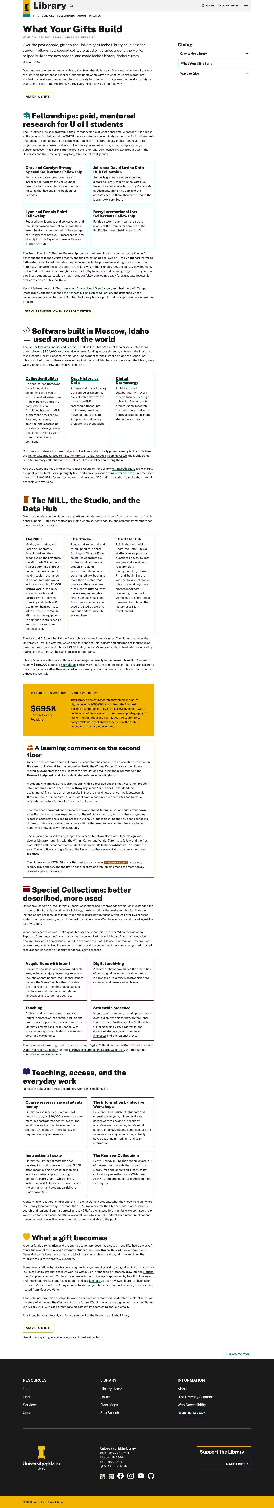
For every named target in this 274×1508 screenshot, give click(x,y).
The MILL (34, 539)
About (81, 15)
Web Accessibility (192, 1405)
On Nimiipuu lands (115, 1466)
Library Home (111, 1389)
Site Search (109, 1413)
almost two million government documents (61, 1219)
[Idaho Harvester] (111, 1476)
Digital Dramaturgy (127, 380)
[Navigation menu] (245, 5)
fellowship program (53, 132)
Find (36, 15)
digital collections (123, 468)
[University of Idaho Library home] (26, 7)
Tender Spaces (96, 455)
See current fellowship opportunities (58, 311)
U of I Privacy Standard (196, 1397)
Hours (105, 1397)
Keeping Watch (117, 455)
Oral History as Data (85, 380)
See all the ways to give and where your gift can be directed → (63, 1337)
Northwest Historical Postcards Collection (96, 1049)
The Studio (81, 539)
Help (234, 5)
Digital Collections (101, 1045)
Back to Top (239, 1354)
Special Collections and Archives (90, 906)
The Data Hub (128, 539)
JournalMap (68, 664)
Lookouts (95, 1280)
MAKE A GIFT (235, 1464)
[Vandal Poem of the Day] (102, 1476)
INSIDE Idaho (75, 647)
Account (223, 5)
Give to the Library (47, 37)
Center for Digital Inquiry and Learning (98, 271)
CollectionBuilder (42, 378)
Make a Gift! (38, 97)
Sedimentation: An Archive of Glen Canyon (83, 288)
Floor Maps (109, 1405)
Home (26, 37)
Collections (66, 15)
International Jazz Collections (42, 1054)
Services (48, 15)
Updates (95, 15)
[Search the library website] (71, 6)
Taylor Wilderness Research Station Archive (56, 455)
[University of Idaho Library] (41, 1458)
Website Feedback (192, 1412)
